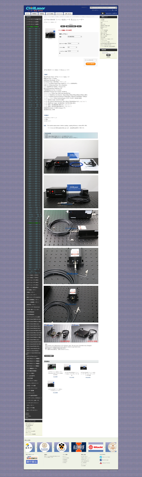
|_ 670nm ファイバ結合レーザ (33, 138)
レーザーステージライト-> (32, 402)
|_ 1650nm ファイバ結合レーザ (33, 243)
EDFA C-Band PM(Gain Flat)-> (34, 328)
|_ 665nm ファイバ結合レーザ (33, 136)
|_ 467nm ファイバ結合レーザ (33, 85)
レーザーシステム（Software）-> (34, 398)
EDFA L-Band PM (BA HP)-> (33, 346)
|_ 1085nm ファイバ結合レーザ (33, 217)
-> (33, 26)
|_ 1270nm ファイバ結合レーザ (33, 226)
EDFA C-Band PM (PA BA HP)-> (34, 335)
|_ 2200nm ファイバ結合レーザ (33, 267)
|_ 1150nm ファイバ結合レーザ (33, 221)
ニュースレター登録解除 (31, 434)
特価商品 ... (27, 413)
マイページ (59, 13)
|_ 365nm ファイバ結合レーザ (33, 38)
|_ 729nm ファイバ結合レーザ (33, 155)
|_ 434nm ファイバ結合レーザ (33, 61)
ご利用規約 (28, 426)
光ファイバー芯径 (63, 43)
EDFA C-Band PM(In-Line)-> (33, 339)
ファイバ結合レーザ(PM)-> (33, 277)
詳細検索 (108, 57)
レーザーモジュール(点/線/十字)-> (34, 19)
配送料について (104, 27)
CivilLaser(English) (104, 4)
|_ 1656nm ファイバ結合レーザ (33, 247)
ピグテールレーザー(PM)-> (33, 285)
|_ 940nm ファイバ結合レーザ (33, 198)
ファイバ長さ (62, 47)
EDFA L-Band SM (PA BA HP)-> (34, 344)
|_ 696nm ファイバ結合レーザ (33, 148)
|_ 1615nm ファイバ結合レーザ (33, 241)
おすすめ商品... (28, 416)
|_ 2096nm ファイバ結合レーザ (33, 264)
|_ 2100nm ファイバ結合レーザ (33, 265)
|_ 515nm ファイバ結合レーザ (33, 93)
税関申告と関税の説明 (105, 25)
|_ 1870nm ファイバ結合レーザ (33, 252)
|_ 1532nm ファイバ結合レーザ (33, 236)
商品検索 (104, 49)
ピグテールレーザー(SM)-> (33, 282)
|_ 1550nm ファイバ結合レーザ (33, 238)
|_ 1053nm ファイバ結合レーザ (33, 212)
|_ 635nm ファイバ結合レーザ (33, 121)
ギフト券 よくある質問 (30, 431)
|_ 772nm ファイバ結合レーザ (33, 164)
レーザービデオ (104, 40)
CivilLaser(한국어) (113, 4)
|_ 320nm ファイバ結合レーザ (33, 31)
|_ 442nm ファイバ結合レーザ (33, 68)
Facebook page (105, 459)
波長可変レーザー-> (31, 304)
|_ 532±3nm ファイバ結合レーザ (34, 105)
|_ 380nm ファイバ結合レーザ (33, 42)
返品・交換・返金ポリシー (106, 34)
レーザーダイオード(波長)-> (33, 24)
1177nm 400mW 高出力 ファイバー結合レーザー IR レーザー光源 (72, 374)
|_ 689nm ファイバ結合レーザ (33, 143)
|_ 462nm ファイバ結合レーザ (33, 81)
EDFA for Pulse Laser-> (32, 356)
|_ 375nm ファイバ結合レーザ (33, 40)
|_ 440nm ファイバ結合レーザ (33, 66)
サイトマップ (28, 429)
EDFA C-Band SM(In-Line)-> (33, 324)
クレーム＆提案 (104, 31)
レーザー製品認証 (104, 30)
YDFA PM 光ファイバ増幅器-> (33, 361)
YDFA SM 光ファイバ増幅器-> (33, 358)
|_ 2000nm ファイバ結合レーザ (33, 260)
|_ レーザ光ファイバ (31, 271)
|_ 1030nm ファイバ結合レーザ (33, 207)
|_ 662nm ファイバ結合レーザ (33, 135)
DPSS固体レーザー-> (31, 289)
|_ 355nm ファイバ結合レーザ (33, 35)
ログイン (96, 10)
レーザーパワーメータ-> (32, 388)
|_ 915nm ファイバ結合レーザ (33, 197)
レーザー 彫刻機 (30, 390)
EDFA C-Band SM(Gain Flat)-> (34, 326)
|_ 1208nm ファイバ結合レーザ (33, 224)
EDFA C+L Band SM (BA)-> (33, 350)
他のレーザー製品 (31, 407)
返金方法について (85, 459)
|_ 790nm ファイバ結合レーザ (33, 169)
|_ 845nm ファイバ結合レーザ (33, 183)
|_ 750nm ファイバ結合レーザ (33, 159)
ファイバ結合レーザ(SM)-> (33, 275)
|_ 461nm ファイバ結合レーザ (33, 80)
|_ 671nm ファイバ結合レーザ (33, 140)
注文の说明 (103, 37)
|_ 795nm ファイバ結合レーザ (33, 174)
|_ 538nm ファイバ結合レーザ (33, 107)
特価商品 (42, 13)
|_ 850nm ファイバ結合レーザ (33, 185)
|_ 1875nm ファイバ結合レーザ (33, 253)
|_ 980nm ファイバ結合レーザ (33, 205)
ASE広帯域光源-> (31, 312)
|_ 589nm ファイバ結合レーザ (33, 116)
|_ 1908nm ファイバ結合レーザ (33, 255)
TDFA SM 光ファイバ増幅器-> (33, 363)
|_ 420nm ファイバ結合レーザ (33, 54)
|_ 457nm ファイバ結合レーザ (33, 76)
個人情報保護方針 (29, 425)
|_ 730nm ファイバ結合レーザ (33, 157)
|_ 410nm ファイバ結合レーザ (33, 50)
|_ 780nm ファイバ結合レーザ (33, 166)
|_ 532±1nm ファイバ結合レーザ (34, 104)
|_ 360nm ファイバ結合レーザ (33, 37)
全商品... (27, 417)
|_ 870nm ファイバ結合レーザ (33, 190)
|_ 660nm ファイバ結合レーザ (33, 133)
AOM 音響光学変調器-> (32, 370)
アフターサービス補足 (105, 41)
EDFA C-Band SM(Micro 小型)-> (34, 321)
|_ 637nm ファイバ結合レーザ (33, 123)
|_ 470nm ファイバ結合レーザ (33, 87)
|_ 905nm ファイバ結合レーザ (33, 195)
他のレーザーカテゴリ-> (32, 410)
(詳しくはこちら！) (81, 101)
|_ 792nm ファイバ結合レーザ (33, 171)
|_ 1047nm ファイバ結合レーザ (33, 209)
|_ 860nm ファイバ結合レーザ (33, 186)
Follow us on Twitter (106, 457)
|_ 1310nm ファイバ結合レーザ (33, 228)
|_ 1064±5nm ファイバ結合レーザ (34, 214)
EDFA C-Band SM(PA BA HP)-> (34, 319)
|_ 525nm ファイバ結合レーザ (33, 99)
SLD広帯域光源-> (31, 314)
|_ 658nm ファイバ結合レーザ (33, 131)
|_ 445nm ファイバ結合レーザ (33, 71)
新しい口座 (114, 10)
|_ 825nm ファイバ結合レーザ (33, 178)
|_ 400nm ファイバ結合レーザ (33, 47)
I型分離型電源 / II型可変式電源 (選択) (67, 103)
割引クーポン (28, 432)
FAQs (102, 28)
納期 (101, 22)
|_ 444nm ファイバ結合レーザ (33, 69)
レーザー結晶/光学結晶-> (32, 395)
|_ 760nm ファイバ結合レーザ (33, 162)
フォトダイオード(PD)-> (32, 380)
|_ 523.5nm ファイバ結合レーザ (34, 97)
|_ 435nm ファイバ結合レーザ (33, 62)
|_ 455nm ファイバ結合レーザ (33, 74)
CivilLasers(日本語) (95, 4)
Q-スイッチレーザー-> (32, 294)
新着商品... (27, 414)
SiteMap (38, 470)
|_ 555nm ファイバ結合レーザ (33, 111)
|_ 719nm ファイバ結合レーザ (33, 152)
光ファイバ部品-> (31, 373)
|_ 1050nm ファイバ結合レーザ (33, 210)
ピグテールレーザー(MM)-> (33, 280)
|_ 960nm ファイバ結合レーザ (33, 202)
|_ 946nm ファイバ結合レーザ (33, 200)
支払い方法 (103, 24)
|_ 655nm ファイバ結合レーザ (33, 130)
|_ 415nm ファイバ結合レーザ (33, 52)
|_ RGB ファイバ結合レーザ (33, 269)
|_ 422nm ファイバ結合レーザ (33, 56)
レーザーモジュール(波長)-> (33, 21)
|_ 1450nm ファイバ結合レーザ (33, 233)
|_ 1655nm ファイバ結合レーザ (33, 245)
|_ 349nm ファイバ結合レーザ (33, 33)
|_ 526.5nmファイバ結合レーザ (33, 100)
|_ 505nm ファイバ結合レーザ (33, 92)
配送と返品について (30, 423)
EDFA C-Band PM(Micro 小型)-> (34, 337)
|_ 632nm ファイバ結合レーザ (33, 117)
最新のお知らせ (104, 33)
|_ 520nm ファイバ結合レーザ (33, 95)
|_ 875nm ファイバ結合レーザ (33, 191)
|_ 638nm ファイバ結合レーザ (33, 124)
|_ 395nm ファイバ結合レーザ (33, 45)
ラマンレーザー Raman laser (33, 307)
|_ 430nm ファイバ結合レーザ (33, 59)
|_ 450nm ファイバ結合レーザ (33, 73)
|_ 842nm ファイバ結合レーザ (33, 181)
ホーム (27, 13)
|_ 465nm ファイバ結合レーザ (33, 83)
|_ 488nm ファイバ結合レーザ (33, 90)
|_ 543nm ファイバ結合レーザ (33, 109)
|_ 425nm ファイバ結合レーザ (33, 57)
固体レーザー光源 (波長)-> (32, 287)
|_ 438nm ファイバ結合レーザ (33, 64)
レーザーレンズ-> (31, 393)
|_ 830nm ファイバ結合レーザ (33, 179)
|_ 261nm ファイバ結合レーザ (33, 28)
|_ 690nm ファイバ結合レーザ (33, 145)
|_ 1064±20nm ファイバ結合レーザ (34, 216)
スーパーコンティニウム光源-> (33, 316)
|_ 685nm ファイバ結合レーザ (33, 142)
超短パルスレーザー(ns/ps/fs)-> (34, 297)
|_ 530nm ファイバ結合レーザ (33, 102)
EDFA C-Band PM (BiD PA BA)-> (34, 341)
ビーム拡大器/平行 (31, 375)
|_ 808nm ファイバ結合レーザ (33, 176)
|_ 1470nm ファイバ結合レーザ (33, 234)
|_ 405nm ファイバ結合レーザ (33, 49)
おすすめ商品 (50, 13)
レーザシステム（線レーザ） (33, 400)
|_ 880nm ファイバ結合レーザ (33, 193)
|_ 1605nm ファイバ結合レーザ (33, 240)
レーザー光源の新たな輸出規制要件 (108, 46)
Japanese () (83, 7)
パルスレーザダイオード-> (32, 383)
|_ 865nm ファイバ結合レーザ (33, 188)
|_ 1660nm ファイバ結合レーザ (33, 248)
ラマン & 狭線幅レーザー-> (33, 302)
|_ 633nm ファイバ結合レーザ (33, 119)
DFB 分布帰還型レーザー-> (33, 299)
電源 (60, 36)
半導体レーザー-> (31, 292)
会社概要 (102, 19)
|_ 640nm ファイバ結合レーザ (33, 126)
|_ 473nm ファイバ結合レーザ (33, 88)
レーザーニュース (104, 21)
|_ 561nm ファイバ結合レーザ (33, 112)
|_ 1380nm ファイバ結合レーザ (33, 231)
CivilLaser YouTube (106, 462)
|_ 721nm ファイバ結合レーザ (33, 154)
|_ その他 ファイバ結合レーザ (33, 272)
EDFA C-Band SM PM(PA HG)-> (34, 330)
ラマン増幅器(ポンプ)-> (32, 368)
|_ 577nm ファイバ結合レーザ (33, 114)
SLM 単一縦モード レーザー (33, 309)
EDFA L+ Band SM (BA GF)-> (33, 348)
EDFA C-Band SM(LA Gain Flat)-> (34, 332)
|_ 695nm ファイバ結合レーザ (33, 147)
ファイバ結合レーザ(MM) (53, 16)
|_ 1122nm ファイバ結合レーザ (33, 219)
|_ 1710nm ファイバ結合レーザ (33, 250)
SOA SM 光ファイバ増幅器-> (33, 366)
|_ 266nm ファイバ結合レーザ (33, 30)
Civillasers (34, 470)
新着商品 (34, 13)
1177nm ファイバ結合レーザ (65, 16)
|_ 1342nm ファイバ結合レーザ (33, 229)
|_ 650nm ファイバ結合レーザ (33, 128)
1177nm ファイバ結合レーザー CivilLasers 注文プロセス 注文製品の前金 (55, 373)
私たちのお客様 (104, 36)
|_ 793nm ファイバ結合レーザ (33, 173)
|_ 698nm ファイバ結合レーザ (33, 150)
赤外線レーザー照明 (31, 385)
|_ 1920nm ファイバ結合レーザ (33, 257)
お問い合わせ (68, 13)
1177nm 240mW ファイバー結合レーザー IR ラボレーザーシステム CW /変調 (88, 374)
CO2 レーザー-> (30, 405)
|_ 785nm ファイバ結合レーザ (33, 167)
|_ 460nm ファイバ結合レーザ (33, 78)
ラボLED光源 (30, 378)
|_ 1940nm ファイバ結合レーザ (33, 259)
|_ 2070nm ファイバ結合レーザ (33, 262)
